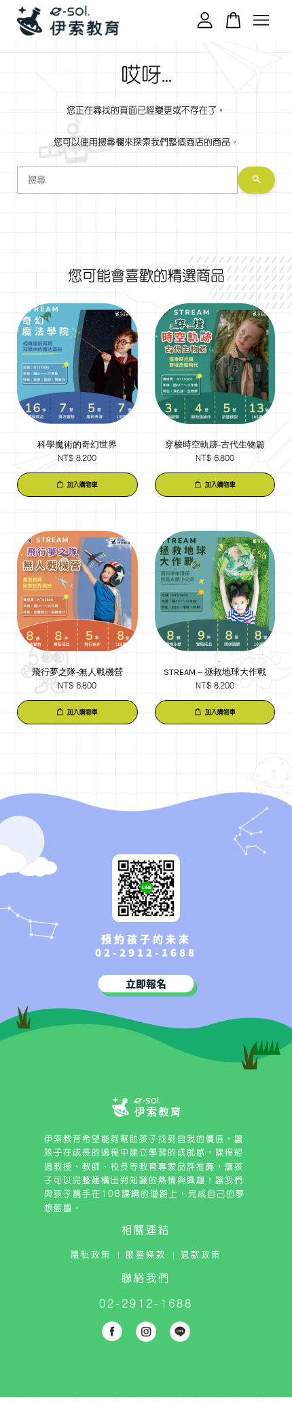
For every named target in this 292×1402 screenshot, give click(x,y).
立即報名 (146, 983)
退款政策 (201, 1254)
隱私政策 (91, 1254)
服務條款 (146, 1254)
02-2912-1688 (146, 952)
